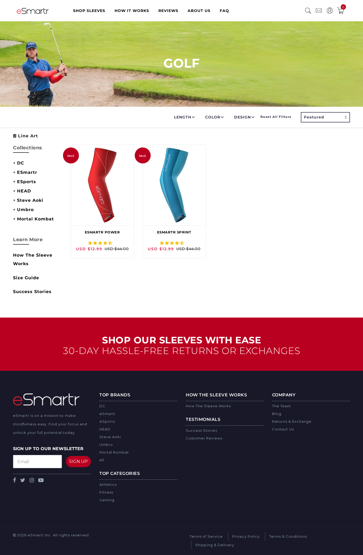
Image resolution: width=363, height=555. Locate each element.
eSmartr (27, 172)
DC (20, 163)
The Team (281, 406)
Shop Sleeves (89, 10)
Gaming (107, 500)
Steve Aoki (30, 200)
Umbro (25, 209)
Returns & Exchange (291, 421)
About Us (199, 10)
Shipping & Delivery (214, 545)
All (101, 460)
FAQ (224, 10)
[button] (101, 243)
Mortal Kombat (35, 218)
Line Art (28, 135)
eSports (26, 181)
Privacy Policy (246, 536)
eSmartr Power (102, 232)
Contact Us (283, 429)
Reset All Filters (275, 117)
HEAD (24, 191)
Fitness (106, 492)
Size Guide (26, 277)
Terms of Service (206, 536)
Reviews (168, 10)
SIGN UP (78, 461)
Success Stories (32, 291)
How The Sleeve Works (208, 406)
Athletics (108, 484)
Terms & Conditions (288, 536)
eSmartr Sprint (174, 232)
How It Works (132, 10)
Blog (276, 414)
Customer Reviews (204, 438)
